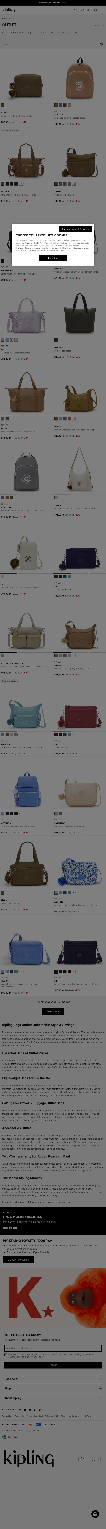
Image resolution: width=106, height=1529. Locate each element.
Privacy (27, 243)
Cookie (36, 243)
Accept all (53, 258)
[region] (53, 245)
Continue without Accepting (75, 229)
